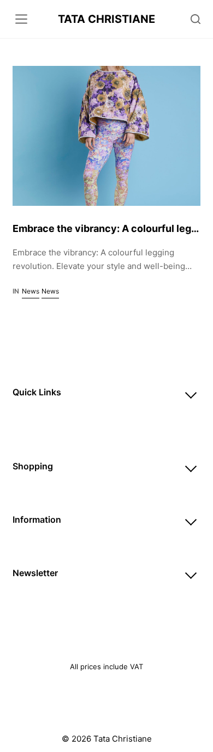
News (30, 291)
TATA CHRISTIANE (106, 19)
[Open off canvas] (21, 19)
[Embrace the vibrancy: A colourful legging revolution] (106, 136)
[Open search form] (195, 19)
